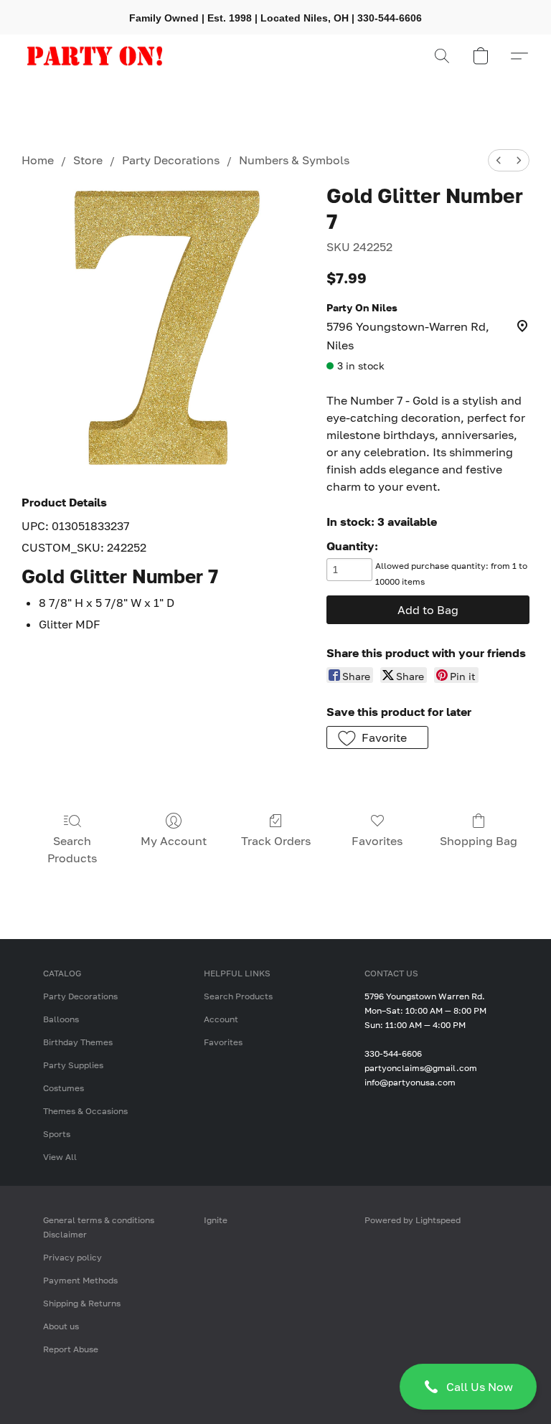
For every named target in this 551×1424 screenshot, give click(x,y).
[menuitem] (499, 160)
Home (38, 160)
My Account (174, 841)
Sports (56, 1133)
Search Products (72, 849)
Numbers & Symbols (294, 160)
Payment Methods (80, 1280)
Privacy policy (72, 1257)
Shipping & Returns (82, 1303)
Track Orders (276, 841)
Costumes (63, 1088)
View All (60, 1156)
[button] (468, 1387)
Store (88, 160)
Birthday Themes (78, 1042)
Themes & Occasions (85, 1110)
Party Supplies (73, 1065)
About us (61, 1326)
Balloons (61, 1019)
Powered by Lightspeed (412, 1220)
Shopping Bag (478, 841)
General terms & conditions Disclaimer (98, 1227)
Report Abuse (70, 1349)
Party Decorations (171, 160)
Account (221, 1019)
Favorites (377, 841)
